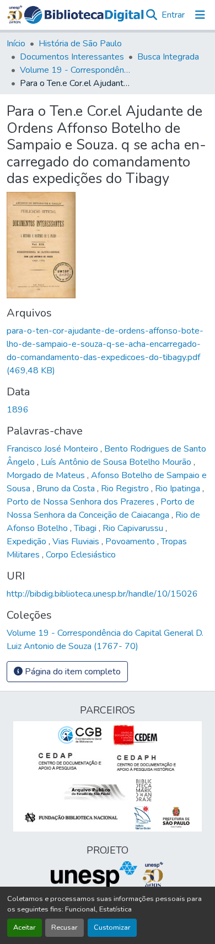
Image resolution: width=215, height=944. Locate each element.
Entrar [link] (173, 15)
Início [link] (16, 43)
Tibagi (86, 528)
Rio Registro (126, 488)
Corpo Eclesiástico (81, 555)
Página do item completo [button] (72, 672)
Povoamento (131, 541)
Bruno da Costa (66, 488)
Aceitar (24, 927)
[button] (84, 15)
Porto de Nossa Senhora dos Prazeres (82, 502)
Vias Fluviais (76, 541)
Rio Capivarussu (134, 528)
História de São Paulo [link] (80, 43)
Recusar (64, 927)
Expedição (28, 541)
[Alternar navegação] (200, 14)
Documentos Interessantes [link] (72, 57)
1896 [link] (18, 410)
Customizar (112, 927)
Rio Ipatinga (178, 488)
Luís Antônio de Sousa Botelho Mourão (117, 462)
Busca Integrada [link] (168, 57)
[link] (107, 350)
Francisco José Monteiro (53, 449)
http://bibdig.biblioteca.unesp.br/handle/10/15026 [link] (102, 594)
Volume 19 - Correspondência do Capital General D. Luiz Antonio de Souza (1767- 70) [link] (75, 70)
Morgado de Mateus (47, 475)
